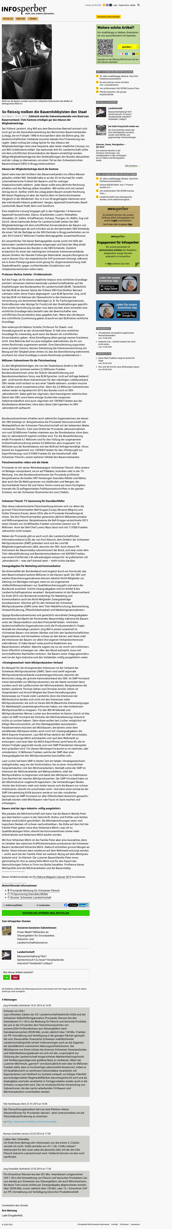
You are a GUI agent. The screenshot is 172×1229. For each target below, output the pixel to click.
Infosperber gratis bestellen (108, 16)
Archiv (132, 5)
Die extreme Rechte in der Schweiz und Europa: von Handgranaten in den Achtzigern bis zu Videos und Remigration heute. (111, 155)
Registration (124, 5)
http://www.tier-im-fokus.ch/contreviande (32, 1121)
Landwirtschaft (115, 108)
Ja (6, 977)
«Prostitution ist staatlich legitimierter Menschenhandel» (116, 334)
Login (115, 5)
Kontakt (114, 1224)
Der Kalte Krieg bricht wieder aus (123, 126)
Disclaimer (124, 1224)
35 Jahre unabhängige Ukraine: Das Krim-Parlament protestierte (119, 77)
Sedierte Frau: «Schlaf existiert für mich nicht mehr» (116, 343)
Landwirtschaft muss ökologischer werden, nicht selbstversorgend (116, 198)
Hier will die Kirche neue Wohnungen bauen (118, 366)
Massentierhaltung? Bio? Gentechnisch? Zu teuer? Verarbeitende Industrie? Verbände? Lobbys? (120, 115)
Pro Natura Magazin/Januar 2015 (52, 877)
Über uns (20, 19)
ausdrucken (44, 905)
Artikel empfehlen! (14, 905)
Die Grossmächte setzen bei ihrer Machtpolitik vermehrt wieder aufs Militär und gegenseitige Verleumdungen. (122, 133)
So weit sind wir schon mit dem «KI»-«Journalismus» (114, 83)
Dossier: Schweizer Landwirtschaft (30, 897)
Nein (15, 977)
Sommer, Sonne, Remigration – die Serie (111, 145)
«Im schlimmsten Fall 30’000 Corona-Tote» (119, 88)
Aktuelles (8, 19)
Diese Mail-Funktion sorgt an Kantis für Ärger (116, 359)
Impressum (135, 1224)
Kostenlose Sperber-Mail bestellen (46, 913)
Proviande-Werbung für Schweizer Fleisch (35, 890)
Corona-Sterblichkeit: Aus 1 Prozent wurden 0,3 (116, 186)
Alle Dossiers (131, 165)
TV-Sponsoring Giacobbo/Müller (29, 894)
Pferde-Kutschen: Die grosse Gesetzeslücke (113, 93)
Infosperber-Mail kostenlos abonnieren (93, 1224)
